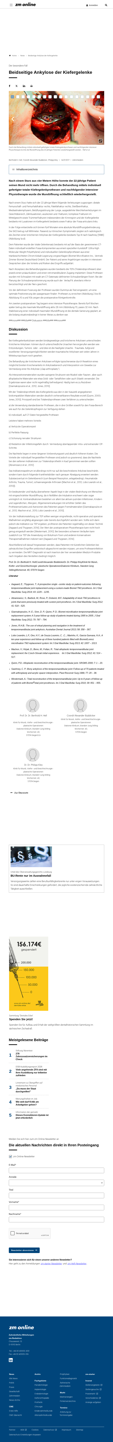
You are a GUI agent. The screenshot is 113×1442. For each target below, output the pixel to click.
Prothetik (38, 1402)
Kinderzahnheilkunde (44, 1411)
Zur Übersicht (21, 793)
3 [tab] (23, 96)
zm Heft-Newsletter (77, 1264)
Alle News (13, 1378)
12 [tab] (71, 96)
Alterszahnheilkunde (43, 1415)
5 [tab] (34, 96)
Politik (11, 1383)
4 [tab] (28, 96)
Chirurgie (39, 1407)
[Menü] (11, 5)
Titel (11, 1190)
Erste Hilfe (13, 1411)
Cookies (35, 1430)
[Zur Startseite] (25, 4)
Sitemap (79, 1430)
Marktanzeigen (66, 1397)
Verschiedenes (91, 1398)
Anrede (12, 1177)
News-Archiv (14, 1400)
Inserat (88, 1381)
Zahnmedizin (14, 1396)
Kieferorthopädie (42, 1398)
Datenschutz (48, 1430)
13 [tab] (77, 96)
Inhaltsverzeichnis (27, 169)
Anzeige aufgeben (93, 1402)
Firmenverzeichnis (68, 1401)
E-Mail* (12, 1165)
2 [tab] (17, 96)
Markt (62, 1393)
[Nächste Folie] (100, 118)
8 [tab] (50, 96)
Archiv (38, 1374)
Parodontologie (41, 1385)
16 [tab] (93, 96)
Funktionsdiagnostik (68, 1378)
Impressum (66, 1430)
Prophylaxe (64, 1374)
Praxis (11, 1387)
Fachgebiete (40, 1381)
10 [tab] (60, 96)
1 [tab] (12, 96)
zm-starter (90, 1374)
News (11, 1374)
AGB (22, 1430)
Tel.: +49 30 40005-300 (19, 1351)
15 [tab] (87, 96)
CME (11, 1407)
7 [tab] (44, 96)
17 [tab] (98, 96)
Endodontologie (41, 1394)
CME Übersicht (15, 1415)
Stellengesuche (92, 1389)
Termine (63, 1408)
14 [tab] (82, 96)
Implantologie (40, 1389)
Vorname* (14, 1202)
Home (14, 55)
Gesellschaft (14, 1391)
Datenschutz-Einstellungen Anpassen (25, 1435)
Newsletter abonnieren (22, 1250)
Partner (12, 1430)
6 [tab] (39, 96)
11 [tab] (66, 96)
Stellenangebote (92, 1385)
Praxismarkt (90, 1394)
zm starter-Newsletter (51, 1264)
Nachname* (15, 1214)
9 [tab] (55, 96)
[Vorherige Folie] (12, 118)
